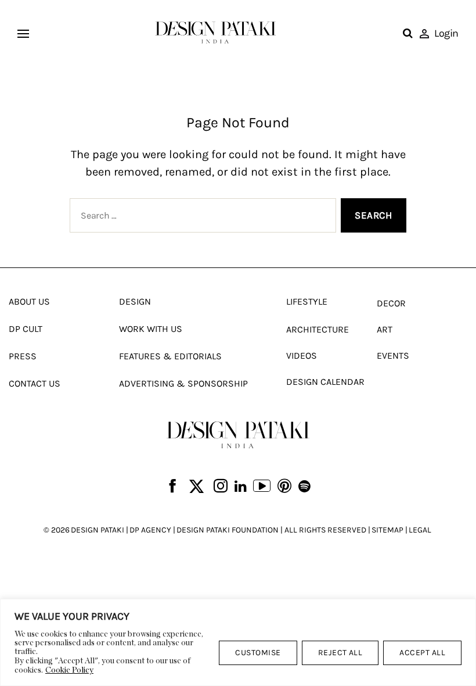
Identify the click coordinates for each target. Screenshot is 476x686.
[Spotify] (304, 486)
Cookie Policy (69, 670)
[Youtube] (262, 487)
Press (23, 356)
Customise (257, 653)
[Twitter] (196, 486)
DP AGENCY (150, 530)
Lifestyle (306, 301)
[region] (238, 642)
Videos (301, 355)
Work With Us (150, 328)
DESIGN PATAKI (97, 530)
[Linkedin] (241, 486)
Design (135, 301)
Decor (391, 303)
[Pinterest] (284, 487)
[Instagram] (221, 487)
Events (393, 355)
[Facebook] (172, 487)
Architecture (317, 329)
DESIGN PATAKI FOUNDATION (227, 530)
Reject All (340, 653)
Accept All (422, 653)
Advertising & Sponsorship (183, 383)
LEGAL (420, 530)
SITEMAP (387, 530)
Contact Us (34, 383)
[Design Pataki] (238, 434)
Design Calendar (325, 381)
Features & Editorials (170, 356)
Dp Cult (25, 328)
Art (384, 329)
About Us (29, 301)
